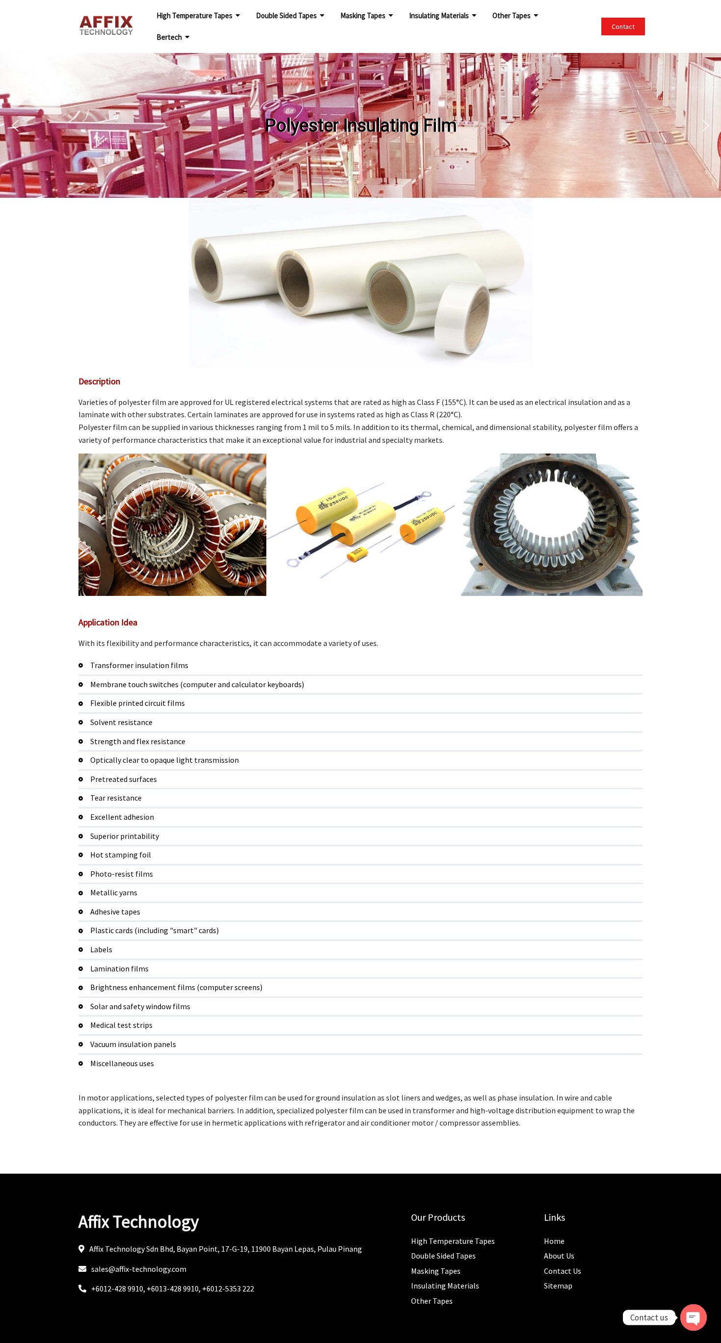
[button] (15, 126)
